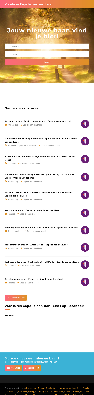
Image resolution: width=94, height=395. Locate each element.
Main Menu (87, 4)
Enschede (84, 391)
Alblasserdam (31, 388)
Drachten (68, 391)
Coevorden (22, 391)
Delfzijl (31, 391)
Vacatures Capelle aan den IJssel (28, 4)
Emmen (76, 391)
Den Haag (39, 391)
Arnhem (72, 388)
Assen (79, 388)
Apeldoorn (63, 388)
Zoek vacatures (13, 368)
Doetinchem (58, 391)
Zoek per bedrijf (32, 368)
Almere (56, 388)
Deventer (48, 391)
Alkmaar (41, 388)
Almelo (49, 388)
